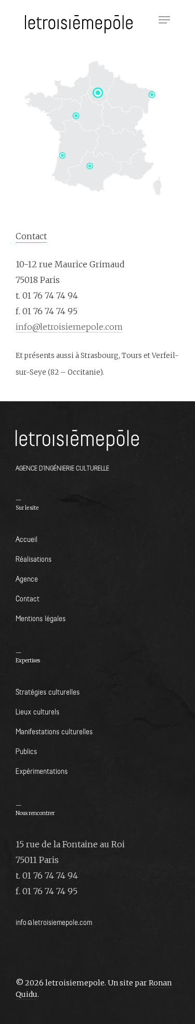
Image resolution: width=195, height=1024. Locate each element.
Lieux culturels (37, 711)
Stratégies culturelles (48, 691)
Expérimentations (42, 770)
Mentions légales (41, 617)
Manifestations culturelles (54, 730)
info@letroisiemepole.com (69, 327)
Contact (28, 598)
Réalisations (33, 558)
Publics (26, 750)
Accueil (26, 538)
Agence (27, 578)
